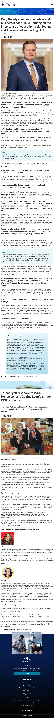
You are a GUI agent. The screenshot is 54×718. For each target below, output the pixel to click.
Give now (27, 673)
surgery (46, 104)
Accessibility (24, 715)
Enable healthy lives (24, 376)
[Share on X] (11, 37)
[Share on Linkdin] (8, 37)
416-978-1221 (28, 682)
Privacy (30, 715)
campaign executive (37, 341)
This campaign (4, 240)
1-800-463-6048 (28, 685)
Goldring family (23, 357)
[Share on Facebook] (5, 37)
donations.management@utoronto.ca (28, 687)
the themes (16, 247)
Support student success (35, 376)
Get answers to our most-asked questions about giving (24, 700)
